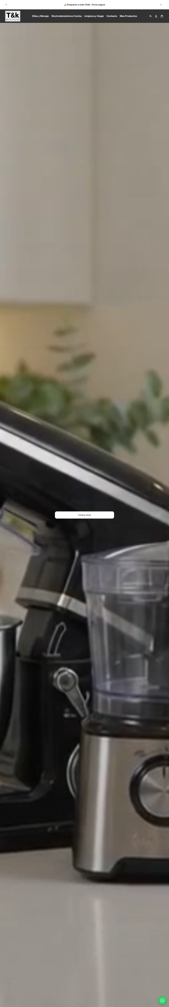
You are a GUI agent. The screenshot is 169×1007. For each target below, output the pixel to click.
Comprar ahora (84, 515)
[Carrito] (162, 16)
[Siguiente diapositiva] (161, 5)
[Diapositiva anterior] (6, 5)
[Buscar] (150, 16)
